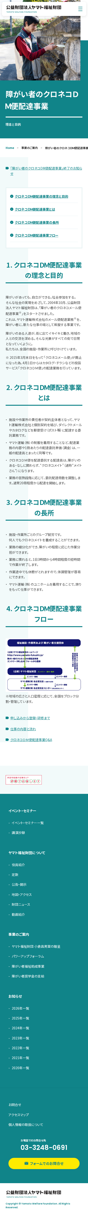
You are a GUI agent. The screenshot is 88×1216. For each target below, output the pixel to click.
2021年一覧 (20, 1057)
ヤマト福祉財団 (34, 9)
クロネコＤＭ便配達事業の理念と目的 (41, 196)
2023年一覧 (20, 1038)
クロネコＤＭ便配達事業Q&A (31, 739)
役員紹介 (18, 864)
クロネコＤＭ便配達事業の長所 (37, 222)
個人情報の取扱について (25, 1124)
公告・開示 (19, 884)
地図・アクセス (22, 894)
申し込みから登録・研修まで (30, 718)
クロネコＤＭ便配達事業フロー (36, 235)
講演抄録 (18, 832)
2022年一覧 (20, 1048)
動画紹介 (18, 914)
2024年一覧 (20, 1028)
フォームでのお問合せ (46, 1163)
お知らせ (15, 996)
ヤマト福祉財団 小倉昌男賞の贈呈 (36, 946)
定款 (15, 874)
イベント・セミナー (22, 810)
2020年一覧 (20, 1067)
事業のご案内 (18, 934)
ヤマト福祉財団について (26, 852)
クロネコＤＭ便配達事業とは (35, 209)
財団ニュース (21, 904)
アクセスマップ (18, 1114)
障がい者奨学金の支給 (28, 976)
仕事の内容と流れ (23, 729)
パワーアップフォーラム (28, 956)
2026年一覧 (20, 1008)
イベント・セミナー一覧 (28, 822)
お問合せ (14, 1104)
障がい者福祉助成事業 (28, 966)
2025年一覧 (20, 1018)
